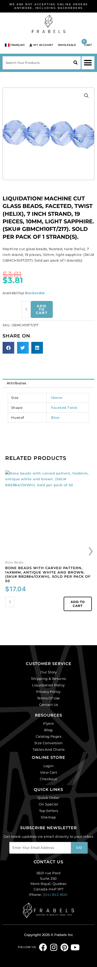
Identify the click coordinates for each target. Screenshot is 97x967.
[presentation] (91, 549)
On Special (48, 804)
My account (43, 45)
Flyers (48, 723)
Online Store (48, 757)
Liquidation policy (48, 685)
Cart (87, 43)
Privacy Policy (48, 691)
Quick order (48, 798)
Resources (48, 715)
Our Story (48, 672)
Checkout (48, 779)
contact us (48, 861)
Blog (48, 730)
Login (48, 766)
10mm (56, 398)
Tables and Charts (49, 749)
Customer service (48, 663)
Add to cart (42, 309)
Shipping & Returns (48, 678)
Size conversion (48, 743)
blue (55, 417)
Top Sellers (48, 811)
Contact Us (48, 705)
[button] (87, 62)
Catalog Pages (48, 736)
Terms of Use (48, 698)
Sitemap (48, 817)
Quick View (48, 554)
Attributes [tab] (16, 383)
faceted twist (64, 407)
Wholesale (67, 45)
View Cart (48, 772)
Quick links (48, 789)
